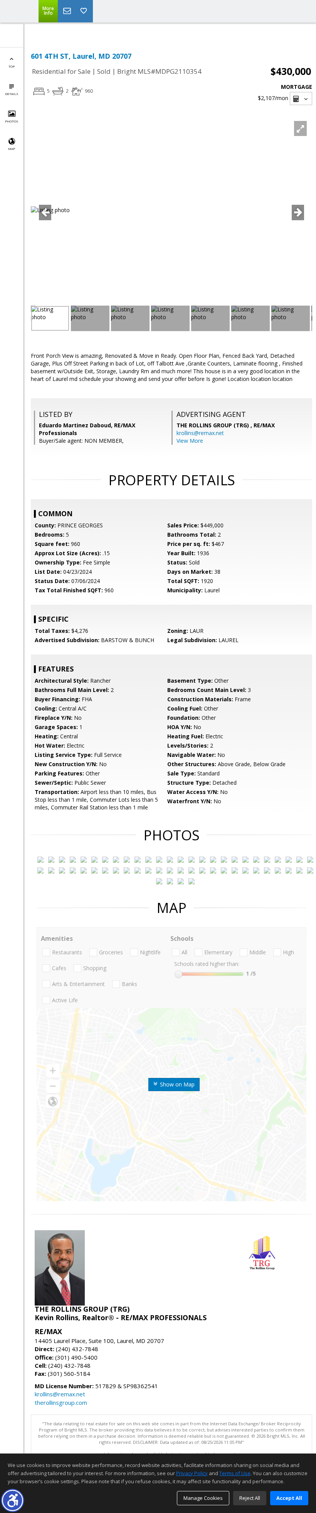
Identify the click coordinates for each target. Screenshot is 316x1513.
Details (11, 94)
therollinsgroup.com (61, 1402)
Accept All (289, 1497)
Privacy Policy (192, 1473)
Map (11, 148)
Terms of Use (234, 1473)
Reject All (249, 1497)
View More (189, 440)
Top (11, 66)
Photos (11, 121)
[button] (12, 1500)
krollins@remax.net (200, 433)
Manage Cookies (203, 1497)
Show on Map (176, 1084)
